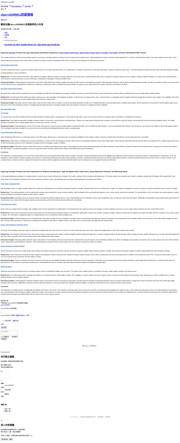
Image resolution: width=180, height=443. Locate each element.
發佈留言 (4, 339)
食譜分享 (15, 320)
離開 (11, 439)
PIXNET (76, 417)
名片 (6, 37)
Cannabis (11, 53)
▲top (2, 324)
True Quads (113, 53)
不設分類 (16, 29)
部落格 (6, 35)
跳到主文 (4, 20)
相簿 (6, 33)
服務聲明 (107, 417)
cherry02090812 (5, 305)
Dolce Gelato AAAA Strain (69, 53)
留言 (22, 315)
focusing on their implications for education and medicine (32, 44)
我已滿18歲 (5, 439)
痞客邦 (18, 315)
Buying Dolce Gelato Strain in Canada (93, 53)
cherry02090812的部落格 (17, 14)
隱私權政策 (101, 417)
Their (28, 53)
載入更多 (4, 327)
